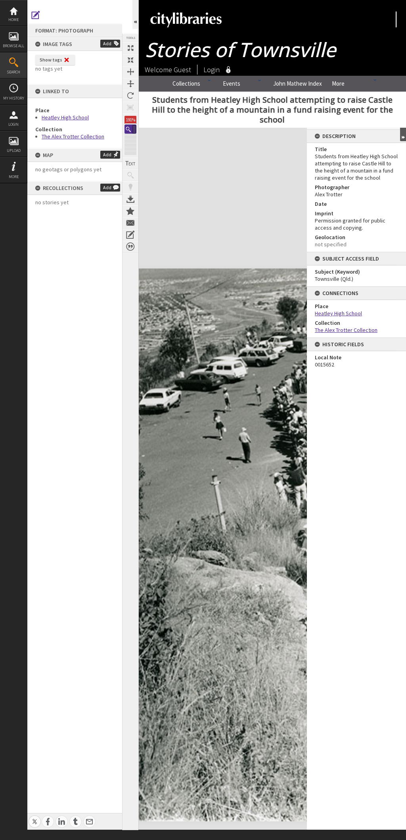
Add (107, 43)
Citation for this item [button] (130, 247)
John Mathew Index (297, 83)
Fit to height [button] (130, 84)
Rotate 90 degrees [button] (130, 96)
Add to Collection (130, 211)
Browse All (13, 45)
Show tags (51, 60)
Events (231, 83)
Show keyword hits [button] (130, 175)
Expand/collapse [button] (403, 134)
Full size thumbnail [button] (130, 48)
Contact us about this (130, 223)
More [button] (14, 176)
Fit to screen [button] (130, 60)
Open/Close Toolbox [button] (135, 14)
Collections (186, 83)
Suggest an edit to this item (35, 15)
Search (13, 72)
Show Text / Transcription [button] (130, 163)
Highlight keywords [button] (130, 187)
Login (13, 124)
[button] (130, 129)
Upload (14, 150)
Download (130, 199)
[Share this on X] (35, 817)
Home (13, 19)
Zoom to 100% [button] (130, 107)
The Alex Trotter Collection (73, 136)
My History (13, 98)
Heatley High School (65, 117)
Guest (182, 69)
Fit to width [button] (130, 72)
